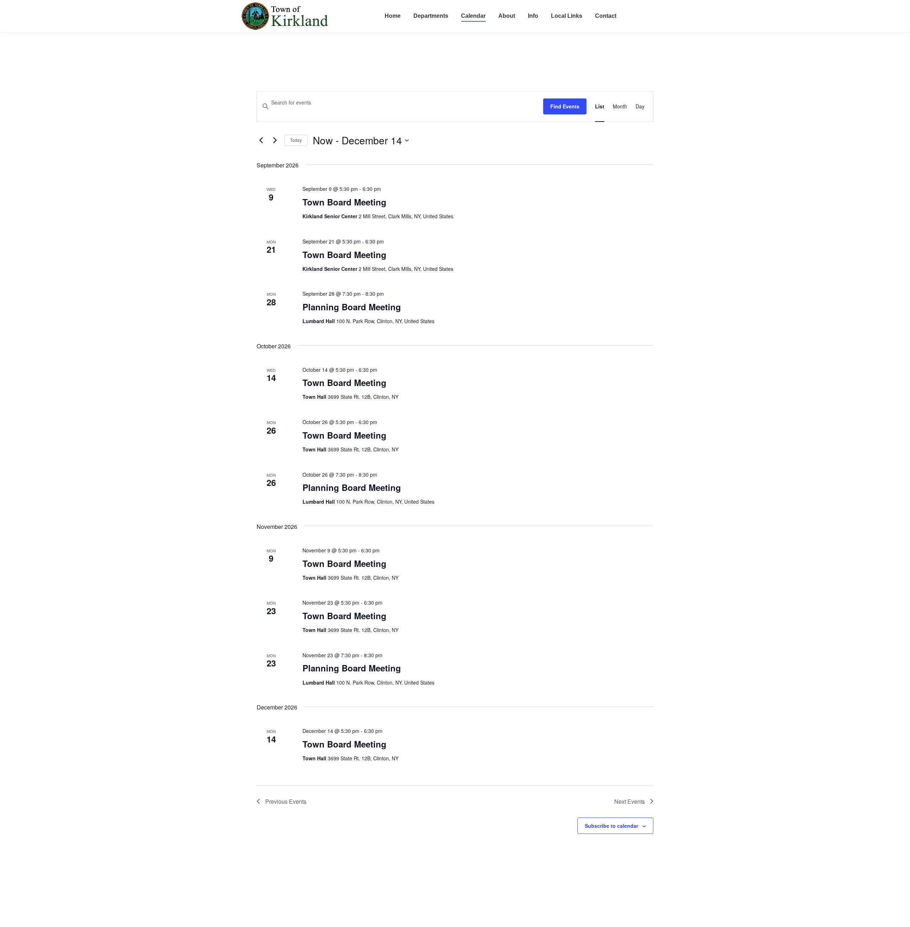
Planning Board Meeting (352, 307)
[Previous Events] (261, 140)
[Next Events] (275, 140)
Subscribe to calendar (611, 825)
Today (296, 140)
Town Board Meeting (344, 202)
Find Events (564, 106)
